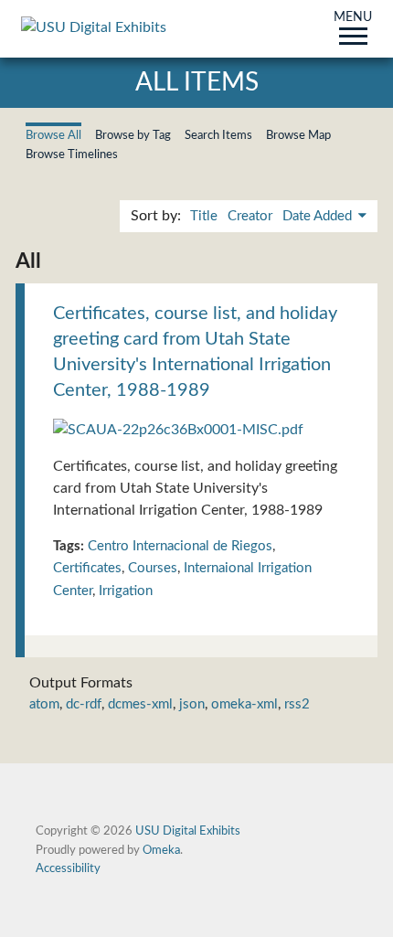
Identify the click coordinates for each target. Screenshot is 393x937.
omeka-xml (244, 704)
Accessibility (68, 868)
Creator (250, 216)
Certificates (87, 568)
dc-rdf (83, 704)
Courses (152, 568)
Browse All (53, 135)
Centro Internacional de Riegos (180, 546)
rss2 (297, 704)
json (192, 704)
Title (204, 216)
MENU (353, 18)
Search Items (218, 135)
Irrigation (126, 591)
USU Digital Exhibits (187, 830)
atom (44, 704)
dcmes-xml (140, 704)
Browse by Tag (133, 135)
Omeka (161, 850)
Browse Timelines (72, 154)
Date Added (319, 216)
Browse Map (298, 135)
